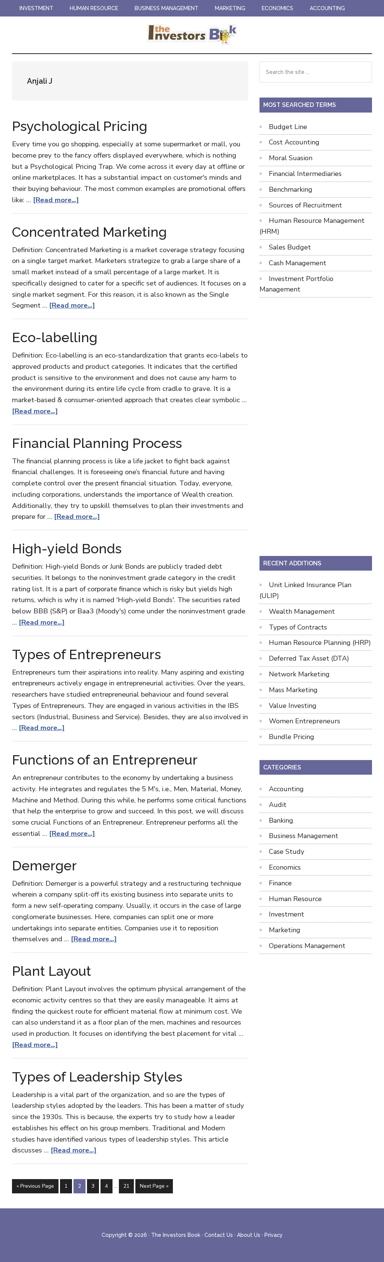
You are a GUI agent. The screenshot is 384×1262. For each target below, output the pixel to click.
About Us (248, 1235)
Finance (280, 883)
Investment (286, 914)
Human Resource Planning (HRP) (320, 642)
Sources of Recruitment (305, 205)
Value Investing (292, 705)
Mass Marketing (293, 689)
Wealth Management (302, 611)
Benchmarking (290, 189)
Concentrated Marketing (89, 232)
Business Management (303, 835)
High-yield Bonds (67, 548)
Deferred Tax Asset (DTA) (309, 658)
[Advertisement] (316, 425)
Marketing (284, 929)
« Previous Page (35, 1187)
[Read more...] (56, 200)
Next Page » (154, 1187)
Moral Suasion (290, 157)
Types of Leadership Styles (97, 1077)
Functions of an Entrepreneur (105, 760)
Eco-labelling (55, 337)
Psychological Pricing (79, 126)
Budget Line (288, 126)
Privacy (273, 1235)
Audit (277, 804)
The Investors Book (192, 35)
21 (128, 1186)
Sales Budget (290, 247)
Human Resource (295, 898)
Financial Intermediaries (305, 173)
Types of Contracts (298, 627)
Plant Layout (51, 971)
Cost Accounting (294, 142)
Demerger (44, 865)
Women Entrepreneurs (304, 721)
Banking (281, 820)
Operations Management (307, 945)
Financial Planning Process (97, 443)
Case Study (286, 851)
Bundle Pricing (291, 736)
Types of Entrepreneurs (86, 654)
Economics (285, 867)
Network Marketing (299, 674)
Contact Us (218, 1235)
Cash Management (297, 262)
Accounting (286, 788)
